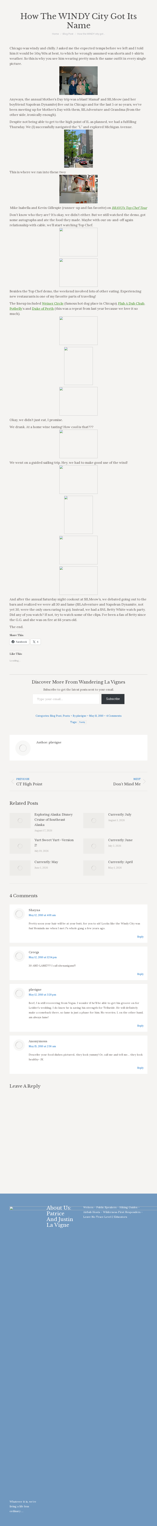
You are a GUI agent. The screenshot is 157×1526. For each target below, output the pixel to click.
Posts (66, 715)
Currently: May (46, 862)
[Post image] (20, 820)
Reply (140, 936)
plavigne (35, 989)
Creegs (34, 952)
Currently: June (120, 840)
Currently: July (119, 814)
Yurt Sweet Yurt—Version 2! (54, 842)
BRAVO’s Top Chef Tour (129, 208)
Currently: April (120, 862)
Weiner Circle (53, 303)
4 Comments (114, 715)
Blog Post (56, 715)
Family (82, 722)
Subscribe (113, 698)
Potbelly (16, 308)
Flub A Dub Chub (131, 303)
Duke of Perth (43, 308)
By (79, 715)
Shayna (34, 910)
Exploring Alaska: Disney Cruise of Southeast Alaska (53, 819)
